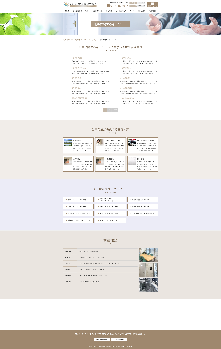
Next (115, 110)
